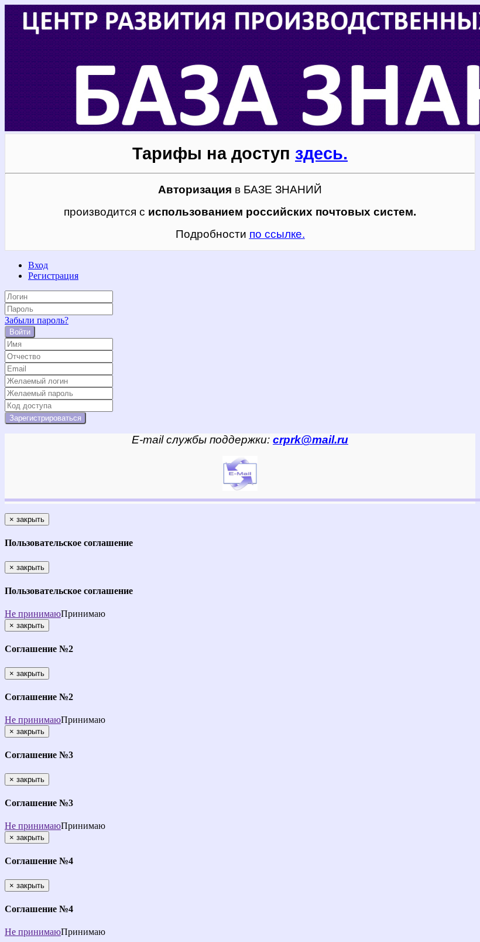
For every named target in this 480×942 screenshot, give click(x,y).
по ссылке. (277, 234)
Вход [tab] (38, 265)
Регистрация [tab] (53, 276)
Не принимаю (33, 614)
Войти (19, 331)
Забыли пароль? (36, 320)
